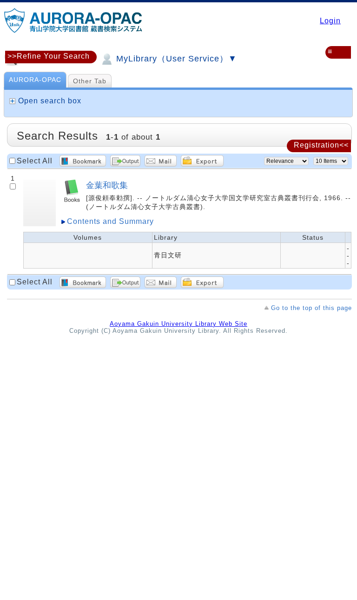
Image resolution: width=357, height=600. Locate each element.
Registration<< (321, 145)
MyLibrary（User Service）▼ (175, 58)
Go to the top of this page (311, 307)
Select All (35, 161)
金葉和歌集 (107, 185)
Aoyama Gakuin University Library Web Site (178, 323)
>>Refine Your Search (48, 56)
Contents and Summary (110, 221)
